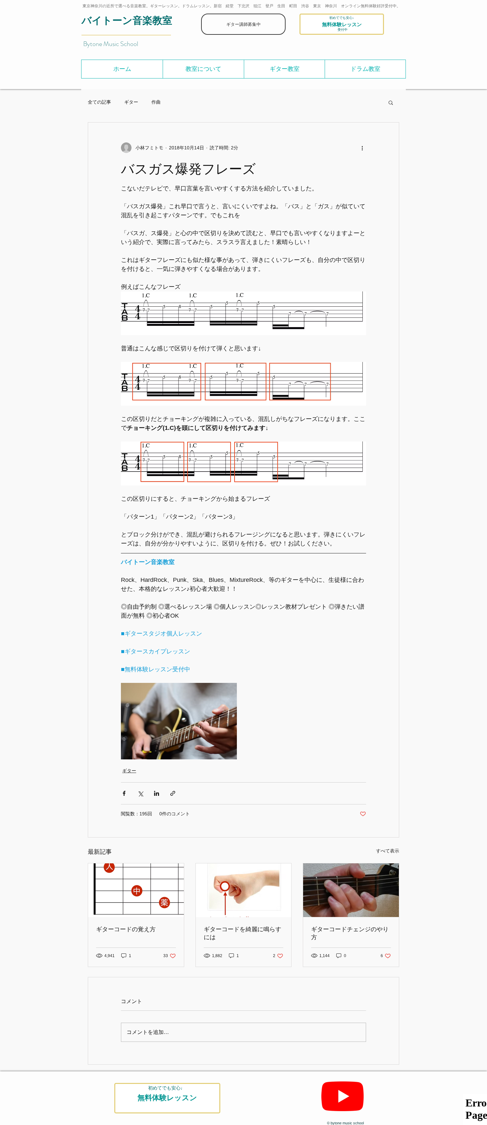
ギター (131, 102)
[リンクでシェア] (173, 793)
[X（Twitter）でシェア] (140, 793)
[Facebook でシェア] (124, 793)
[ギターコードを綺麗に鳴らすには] (244, 890)
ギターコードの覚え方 (126, 929)
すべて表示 (387, 850)
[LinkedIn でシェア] (156, 793)
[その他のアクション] (362, 148)
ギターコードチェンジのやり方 (350, 933)
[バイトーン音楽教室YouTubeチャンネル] (342, 1096)
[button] (203, 69)
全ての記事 (99, 102)
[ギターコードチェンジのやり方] (351, 890)
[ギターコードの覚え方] (136, 890)
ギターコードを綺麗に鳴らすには (242, 933)
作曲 (156, 102)
